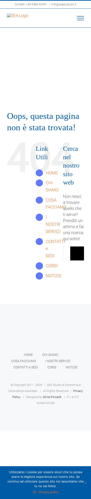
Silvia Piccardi (52, 397)
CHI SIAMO (50, 355)
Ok (35, 492)
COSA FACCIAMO (23, 361)
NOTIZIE (53, 275)
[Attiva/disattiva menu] (80, 18)
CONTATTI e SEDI (26, 367)
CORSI (52, 265)
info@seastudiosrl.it (63, 4)
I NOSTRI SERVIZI (53, 224)
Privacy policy (49, 492)
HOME (52, 172)
